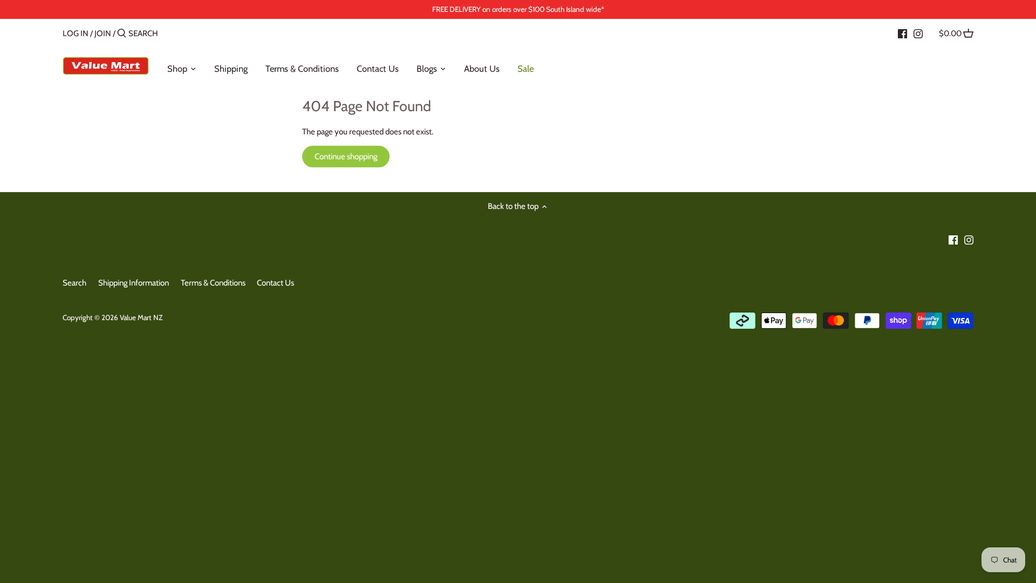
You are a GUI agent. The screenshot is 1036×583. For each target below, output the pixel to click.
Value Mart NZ (141, 317)
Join (102, 33)
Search (74, 283)
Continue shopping (346, 156)
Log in (75, 33)
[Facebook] (902, 33)
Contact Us (275, 283)
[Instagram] (918, 33)
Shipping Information (133, 283)
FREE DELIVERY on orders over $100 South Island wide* (518, 9)
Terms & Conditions (213, 283)
